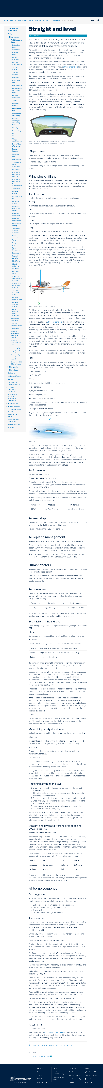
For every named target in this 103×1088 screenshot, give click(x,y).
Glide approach (17, 159)
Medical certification (14, 376)
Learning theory (15, 53)
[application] (98, 20)
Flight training (39, 20)
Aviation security (13, 403)
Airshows (11, 427)
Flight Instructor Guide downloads (15, 312)
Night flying (16, 261)
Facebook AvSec (91, 1075)
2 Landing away (15, 272)
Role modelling (17, 85)
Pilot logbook (13, 370)
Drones (33, 3)
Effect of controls (70, 67)
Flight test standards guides (16, 324)
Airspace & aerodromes (20, 3)
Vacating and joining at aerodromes (16, 164)
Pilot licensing (13, 367)
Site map (40, 1075)
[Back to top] (97, 1082)
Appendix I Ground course (17, 298)
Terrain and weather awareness (16, 231)
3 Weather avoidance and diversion (17, 278)
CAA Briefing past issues (59, 1078)
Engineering (11, 373)
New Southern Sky (75, 1079)
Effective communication (17, 63)
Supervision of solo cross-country (16, 292)
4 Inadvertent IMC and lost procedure (16, 285)
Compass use (16, 243)
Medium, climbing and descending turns (16, 122)
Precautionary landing (16, 225)
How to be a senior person (14, 415)
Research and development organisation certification (12, 397)
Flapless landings (15, 150)
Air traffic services (14, 406)
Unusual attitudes (15, 257)
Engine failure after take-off (16, 145)
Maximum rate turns (17, 197)
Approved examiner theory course (16, 343)
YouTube (89, 1082)
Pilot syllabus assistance (15, 319)
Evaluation (15, 77)
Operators (11, 379)
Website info (41, 1079)
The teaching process (16, 68)
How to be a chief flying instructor (16, 363)
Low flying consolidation (16, 220)
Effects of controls (15, 104)
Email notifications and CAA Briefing (59, 1073)
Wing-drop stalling (15, 202)
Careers (71, 1082)
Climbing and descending (16, 115)
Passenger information (65, 3)
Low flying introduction (16, 214)
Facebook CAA (91, 1072)
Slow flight (15, 128)
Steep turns (16, 188)
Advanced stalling (15, 192)
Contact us (40, 1072)
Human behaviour (15, 58)
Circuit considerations (17, 140)
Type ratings (15, 328)
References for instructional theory (17, 90)
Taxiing (14, 100)
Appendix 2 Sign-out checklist (16, 304)
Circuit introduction (16, 135)
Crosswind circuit (15, 155)
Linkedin (89, 1079)
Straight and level (16, 110)
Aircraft (6, 3)
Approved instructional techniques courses (15, 335)
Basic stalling (16, 131)
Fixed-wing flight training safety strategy (16, 350)
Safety (86, 3)
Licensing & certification (47, 3)
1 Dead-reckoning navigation (15, 266)
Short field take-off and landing (16, 208)
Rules (78, 3)
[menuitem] (7, 3)
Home (6, 20)
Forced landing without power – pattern (17, 174)
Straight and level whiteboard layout (51, 1045)
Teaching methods (15, 73)
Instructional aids (16, 81)
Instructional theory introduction (16, 47)
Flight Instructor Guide (53, 20)
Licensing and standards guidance (14, 383)
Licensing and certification (18, 20)
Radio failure (16, 169)
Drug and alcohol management (13, 420)
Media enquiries (42, 1082)
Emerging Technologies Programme (12, 389)
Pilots (31, 20)
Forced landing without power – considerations (17, 182)
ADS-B (71, 1072)
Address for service (14, 424)
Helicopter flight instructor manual (16, 357)
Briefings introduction (16, 96)
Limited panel (16, 253)
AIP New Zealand (74, 1075)
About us (40, 1068)
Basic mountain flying (15, 238)
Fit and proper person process (14, 410)
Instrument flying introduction (16, 248)
